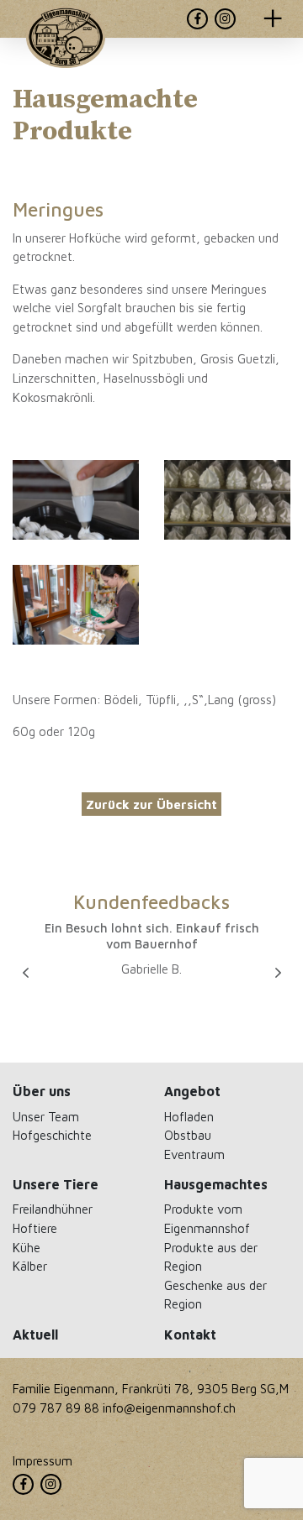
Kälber (30, 1265)
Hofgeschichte (52, 1134)
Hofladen (189, 1116)
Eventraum (194, 1154)
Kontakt (190, 1334)
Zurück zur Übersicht (151, 804)
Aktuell (35, 1334)
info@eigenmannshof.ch (169, 1407)
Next (277, 973)
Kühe (26, 1247)
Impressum (42, 1460)
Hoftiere (35, 1227)
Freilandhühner (53, 1208)
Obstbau (187, 1134)
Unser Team (46, 1116)
